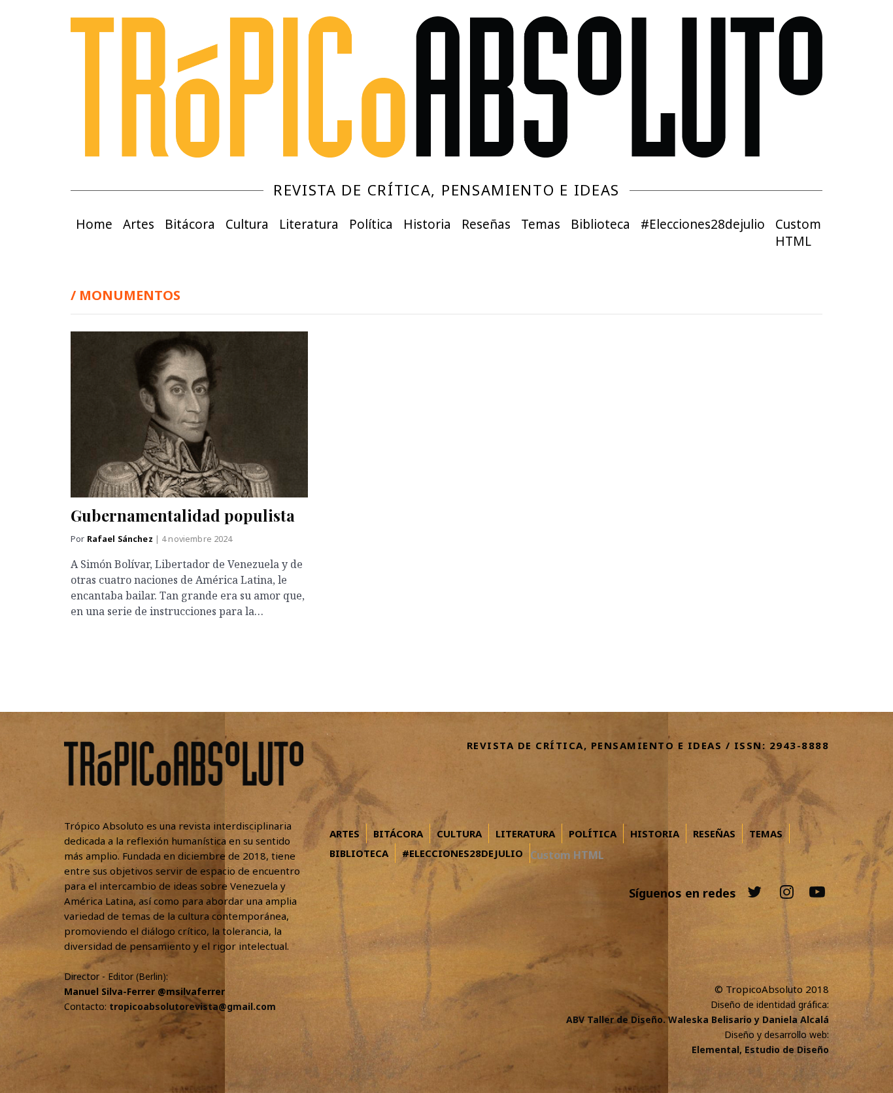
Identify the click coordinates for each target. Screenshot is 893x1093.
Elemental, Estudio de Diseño (760, 1049)
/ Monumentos (125, 295)
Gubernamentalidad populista (183, 515)
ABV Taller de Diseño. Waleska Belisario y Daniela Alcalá (697, 1019)
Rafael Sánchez (121, 539)
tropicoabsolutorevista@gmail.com (192, 1006)
